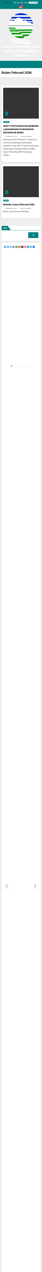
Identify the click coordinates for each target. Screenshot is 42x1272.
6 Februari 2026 (11, 208)
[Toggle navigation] (38, 64)
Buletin (6, 200)
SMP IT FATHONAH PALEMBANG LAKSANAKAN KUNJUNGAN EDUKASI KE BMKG (21, 129)
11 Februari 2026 (11, 136)
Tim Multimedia (26, 136)
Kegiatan (6, 122)
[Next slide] (35, 886)
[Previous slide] (7, 886)
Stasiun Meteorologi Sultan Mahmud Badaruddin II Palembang (21, 51)
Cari (5, 228)
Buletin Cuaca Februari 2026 (18, 204)
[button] (30, 64)
